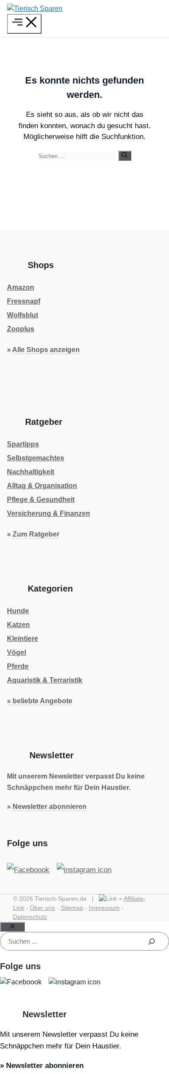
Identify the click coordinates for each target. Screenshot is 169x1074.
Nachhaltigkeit (30, 472)
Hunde (18, 611)
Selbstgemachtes (35, 458)
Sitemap (72, 907)
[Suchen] (124, 155)
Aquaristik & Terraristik (44, 680)
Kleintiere (22, 638)
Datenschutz (30, 916)
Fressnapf (23, 301)
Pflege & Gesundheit (41, 499)
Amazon (20, 287)
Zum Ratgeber (36, 534)
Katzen (18, 624)
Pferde (18, 666)
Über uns (42, 907)
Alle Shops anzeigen (46, 349)
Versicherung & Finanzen (48, 513)
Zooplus (20, 329)
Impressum (104, 907)
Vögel (16, 652)
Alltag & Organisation (42, 485)
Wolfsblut (22, 315)
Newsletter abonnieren (50, 806)
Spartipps (23, 444)
